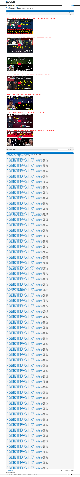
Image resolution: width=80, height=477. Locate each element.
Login (14, 5)
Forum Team (8, 474)
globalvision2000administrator (21, 155)
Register (16, 5)
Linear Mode (71, 10)
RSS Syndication (35, 474)
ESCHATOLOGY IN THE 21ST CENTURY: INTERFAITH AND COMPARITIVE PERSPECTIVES (20, 154)
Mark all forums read (29, 474)
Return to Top (19, 474)
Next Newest (13, 149)
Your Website (15, 474)
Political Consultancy (11, 7)
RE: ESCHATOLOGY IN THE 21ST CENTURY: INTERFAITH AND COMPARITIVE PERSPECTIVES (20, 158)
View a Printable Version (10, 470)
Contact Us (11, 474)
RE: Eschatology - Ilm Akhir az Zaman (13, 156)
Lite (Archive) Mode (24, 474)
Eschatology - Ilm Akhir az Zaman (11, 155)
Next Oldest (9, 149)
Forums (7, 7)
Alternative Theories (16, 7)
